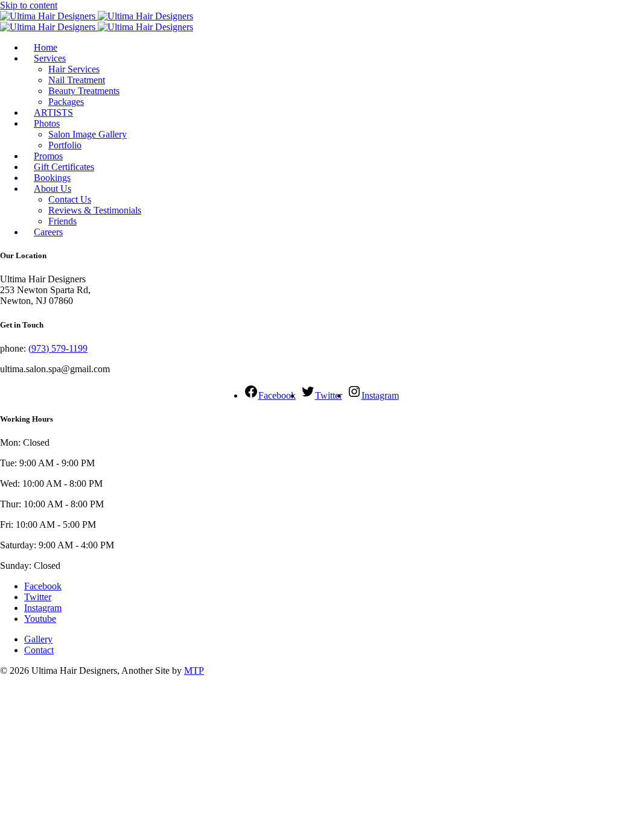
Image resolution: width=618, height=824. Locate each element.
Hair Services (74, 69)
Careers (48, 232)
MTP (194, 670)
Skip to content (28, 5)
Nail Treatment (76, 80)
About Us (52, 188)
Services (50, 58)
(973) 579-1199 (58, 348)
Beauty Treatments (83, 91)
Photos (47, 123)
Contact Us (69, 199)
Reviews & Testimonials (94, 210)
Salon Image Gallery (87, 134)
